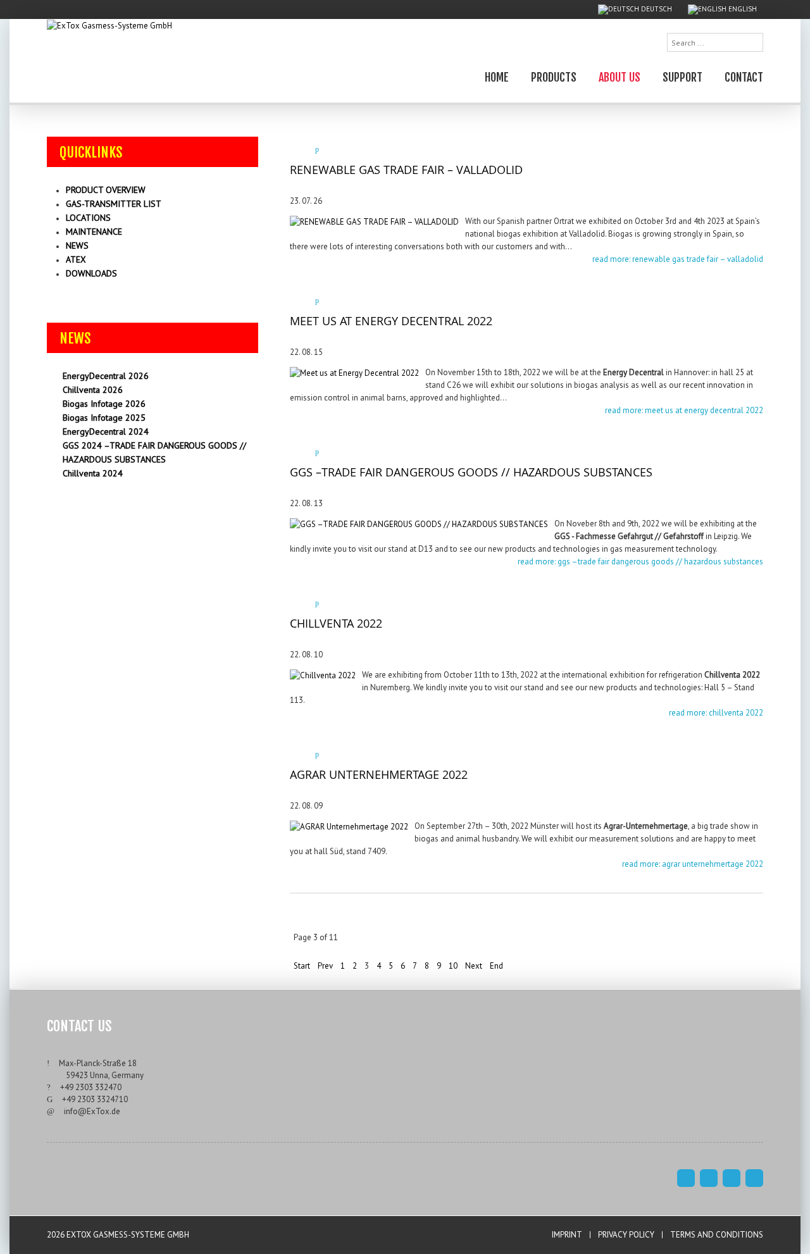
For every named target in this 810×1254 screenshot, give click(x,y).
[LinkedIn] (754, 1178)
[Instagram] (709, 1178)
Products (553, 76)
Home (497, 76)
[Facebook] (686, 1178)
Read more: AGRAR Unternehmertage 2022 (692, 864)
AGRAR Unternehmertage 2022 (379, 774)
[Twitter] (731, 1178)
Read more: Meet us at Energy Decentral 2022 (684, 410)
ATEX (76, 259)
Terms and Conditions (716, 1234)
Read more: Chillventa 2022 (716, 712)
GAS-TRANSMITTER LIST (113, 203)
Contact (744, 76)
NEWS (77, 245)
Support (682, 76)
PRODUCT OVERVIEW (106, 190)
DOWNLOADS (91, 273)
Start (302, 965)
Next (473, 965)
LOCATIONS (88, 217)
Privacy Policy (626, 1234)
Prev (325, 965)
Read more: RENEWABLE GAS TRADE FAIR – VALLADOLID (677, 259)
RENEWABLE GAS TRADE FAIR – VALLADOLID (406, 169)
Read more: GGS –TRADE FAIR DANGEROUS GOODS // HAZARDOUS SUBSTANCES (640, 561)
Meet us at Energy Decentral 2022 (391, 320)
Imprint (567, 1234)
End (496, 965)
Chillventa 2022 (336, 623)
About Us (619, 76)
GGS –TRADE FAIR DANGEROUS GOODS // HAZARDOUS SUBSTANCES (471, 472)
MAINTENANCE (94, 231)
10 (453, 965)
